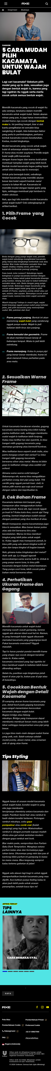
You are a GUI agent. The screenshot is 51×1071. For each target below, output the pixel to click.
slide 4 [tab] (21, 971)
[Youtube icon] (47, 1007)
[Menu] (5, 3)
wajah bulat (25, 321)
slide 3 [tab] (15, 971)
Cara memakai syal (22, 958)
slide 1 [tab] (5, 971)
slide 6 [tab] (31, 971)
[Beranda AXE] (6, 1007)
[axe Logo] (25, 4)
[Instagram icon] (42, 1007)
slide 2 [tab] (10, 971)
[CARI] (46, 4)
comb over (26, 825)
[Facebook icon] (37, 1007)
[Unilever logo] (4, 1054)
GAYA (8, 993)
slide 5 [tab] (26, 971)
